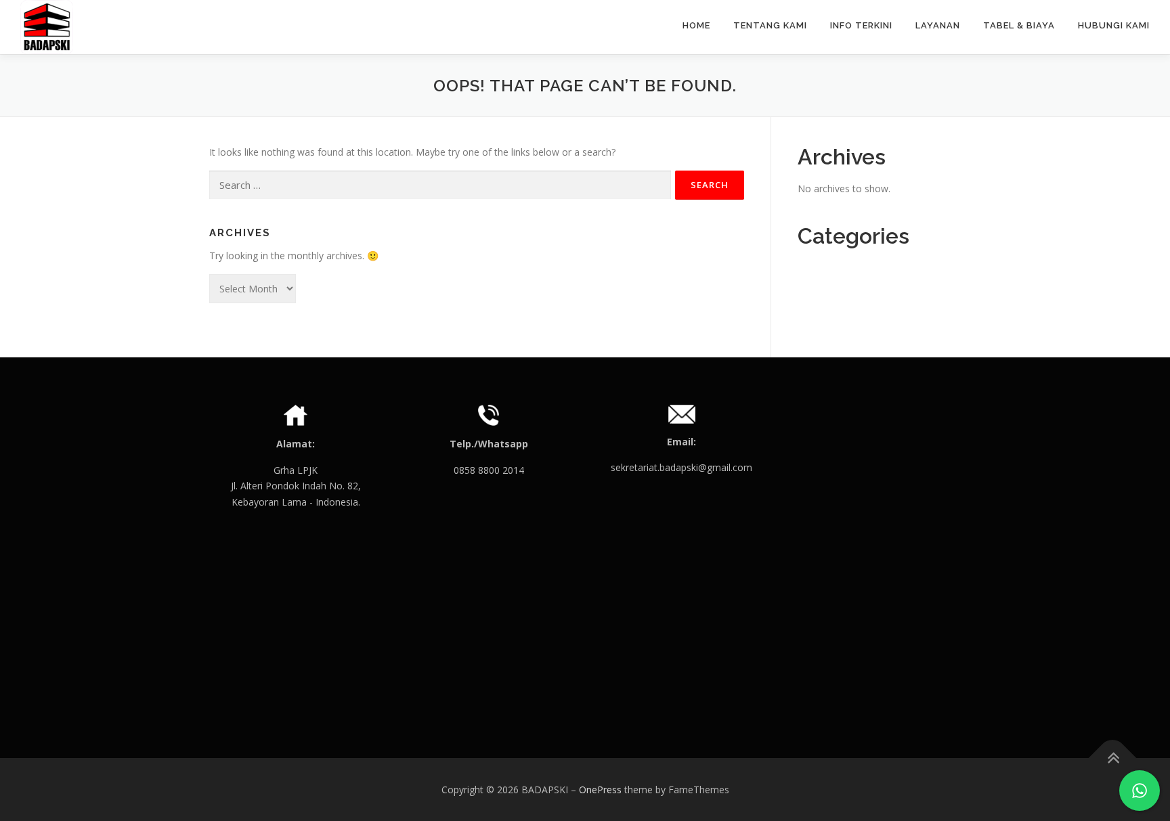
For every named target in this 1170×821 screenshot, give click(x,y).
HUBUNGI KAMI (1114, 25)
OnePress (600, 789)
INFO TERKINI (861, 25)
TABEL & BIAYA (1019, 25)
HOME (696, 25)
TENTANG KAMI (770, 25)
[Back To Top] (1113, 758)
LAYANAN (937, 25)
